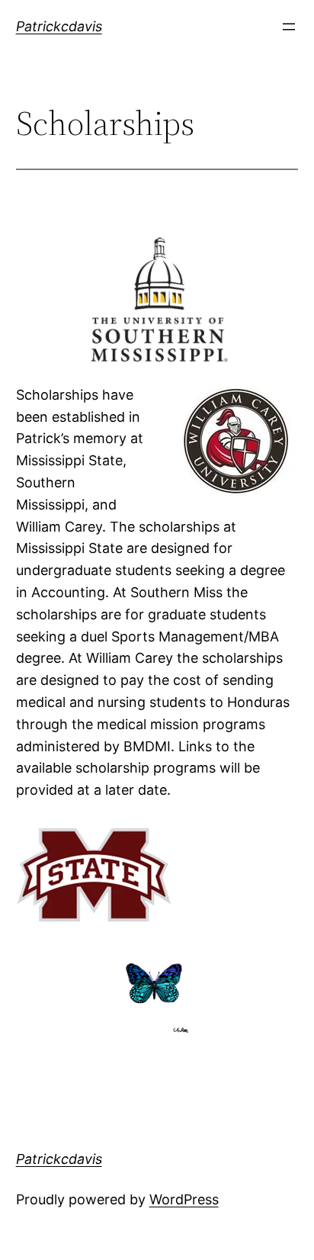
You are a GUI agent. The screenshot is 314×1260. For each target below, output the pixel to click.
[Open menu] (289, 27)
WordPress (184, 1199)
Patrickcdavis (59, 26)
